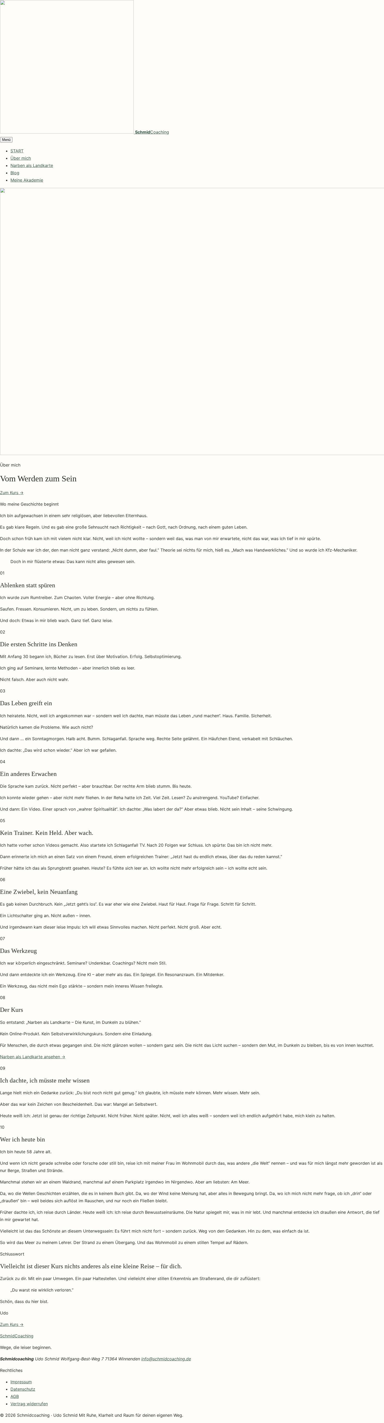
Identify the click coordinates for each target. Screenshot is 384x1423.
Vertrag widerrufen (29, 1403)
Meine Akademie (26, 180)
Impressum (21, 1381)
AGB (14, 1396)
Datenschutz (22, 1389)
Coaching (16, 1335)
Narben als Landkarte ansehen (32, 1056)
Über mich (20, 158)
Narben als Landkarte (31, 165)
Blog (14, 172)
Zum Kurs (12, 492)
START (17, 150)
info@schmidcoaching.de (166, 1358)
